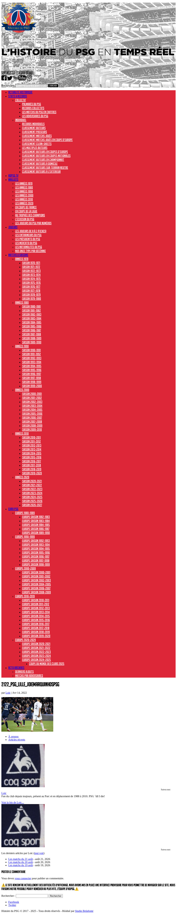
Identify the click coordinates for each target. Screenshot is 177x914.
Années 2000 (22, 390)
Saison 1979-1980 (31, 298)
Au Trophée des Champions (30, 215)
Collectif (20, 100)
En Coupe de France (26, 207)
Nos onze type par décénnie (30, 251)
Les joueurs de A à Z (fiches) (30, 231)
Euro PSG (13, 509)
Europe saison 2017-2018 (35, 628)
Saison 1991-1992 (31, 354)
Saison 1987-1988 (31, 334)
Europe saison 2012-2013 (36, 608)
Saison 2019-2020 (32, 473)
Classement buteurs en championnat (43, 160)
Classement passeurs (34, 132)
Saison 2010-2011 (31, 437)
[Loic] (23, 786)
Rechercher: (8, 85)
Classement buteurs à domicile (40, 163)
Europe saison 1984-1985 (36, 525)
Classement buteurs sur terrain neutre (45, 167)
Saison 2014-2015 (31, 453)
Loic (8, 692)
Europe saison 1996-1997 (35, 556)
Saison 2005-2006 (32, 414)
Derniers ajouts (24, 671)
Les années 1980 (24, 187)
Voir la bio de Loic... (12, 802)
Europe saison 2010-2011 (35, 600)
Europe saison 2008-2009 (36, 592)
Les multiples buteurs (34, 148)
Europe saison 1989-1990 (36, 533)
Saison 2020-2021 (32, 481)
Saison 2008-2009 (32, 425)
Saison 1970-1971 (31, 263)
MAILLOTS (13, 179)
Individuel (20, 120)
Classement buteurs (34, 128)
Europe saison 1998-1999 (36, 564)
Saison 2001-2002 (32, 398)
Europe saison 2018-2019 (36, 632)
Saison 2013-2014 (31, 449)
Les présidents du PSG (27, 239)
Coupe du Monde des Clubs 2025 (46, 664)
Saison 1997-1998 (31, 378)
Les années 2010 (24, 199)
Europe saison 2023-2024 (36, 656)
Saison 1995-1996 (31, 370)
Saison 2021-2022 (32, 485)
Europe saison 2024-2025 (36, 660)
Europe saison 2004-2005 (36, 584)
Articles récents (16, 739)
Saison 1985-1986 (31, 326)
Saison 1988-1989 (31, 338)
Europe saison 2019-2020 (36, 636)
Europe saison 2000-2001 (36, 572)
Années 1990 (22, 346)
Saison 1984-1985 (31, 322)
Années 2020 (22, 477)
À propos (13, 736)
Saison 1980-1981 (31, 306)
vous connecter (23, 878)
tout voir (39, 853)
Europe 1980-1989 (25, 513)
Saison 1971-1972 (31, 267)
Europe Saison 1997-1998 (35, 560)
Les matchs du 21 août (20, 859)
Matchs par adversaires (29, 675)
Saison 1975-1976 (31, 283)
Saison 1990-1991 (31, 350)
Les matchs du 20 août (20, 862)
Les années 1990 (24, 191)
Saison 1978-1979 (31, 294)
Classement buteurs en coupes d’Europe (45, 152)
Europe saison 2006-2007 (36, 588)
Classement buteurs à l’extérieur (41, 171)
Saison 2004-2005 (32, 410)
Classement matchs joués (37, 136)
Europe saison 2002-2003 (36, 580)
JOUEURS (12, 227)
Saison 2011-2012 (31, 441)
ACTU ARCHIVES (16, 667)
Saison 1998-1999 (31, 382)
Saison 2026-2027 (32, 505)
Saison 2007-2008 (32, 421)
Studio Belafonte (84, 911)
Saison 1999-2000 (32, 386)
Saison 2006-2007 (32, 417)
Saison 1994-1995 (31, 366)
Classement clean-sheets (37, 144)
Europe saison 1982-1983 (36, 517)
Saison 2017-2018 (31, 465)
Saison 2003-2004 (32, 406)
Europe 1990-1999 (25, 537)
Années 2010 (22, 433)
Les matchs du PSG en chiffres (39, 112)
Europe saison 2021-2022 (36, 648)
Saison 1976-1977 (31, 287)
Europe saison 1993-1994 (36, 544)
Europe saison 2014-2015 (36, 616)
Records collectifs (33, 108)
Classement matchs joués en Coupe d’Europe (47, 140)
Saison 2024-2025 (32, 497)
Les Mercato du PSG (26, 243)
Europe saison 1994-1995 (36, 548)
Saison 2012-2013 (31, 445)
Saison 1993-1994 (31, 362)
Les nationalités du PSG (28, 247)
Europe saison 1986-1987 (35, 529)
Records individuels (33, 124)
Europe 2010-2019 (25, 596)
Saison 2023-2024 (32, 493)
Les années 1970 (23, 183)
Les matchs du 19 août (20, 865)
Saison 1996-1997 (31, 374)
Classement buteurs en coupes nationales (46, 156)
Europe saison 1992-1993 (36, 540)
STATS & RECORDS (17, 96)
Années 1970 (21, 259)
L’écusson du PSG (24, 219)
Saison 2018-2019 (31, 469)
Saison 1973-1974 (31, 275)
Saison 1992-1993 (31, 358)
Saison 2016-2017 (31, 461)
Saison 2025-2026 (32, 501)
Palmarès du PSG (31, 104)
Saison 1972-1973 (31, 271)
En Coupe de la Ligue (26, 211)
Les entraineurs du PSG (28, 235)
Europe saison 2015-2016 (36, 620)
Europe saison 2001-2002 (36, 576)
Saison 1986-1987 (31, 330)
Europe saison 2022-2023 (36, 652)
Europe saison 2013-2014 (36, 612)
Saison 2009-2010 (32, 429)
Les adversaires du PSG (35, 116)
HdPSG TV (13, 175)
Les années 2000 (24, 195)
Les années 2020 (24, 203)
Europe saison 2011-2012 (35, 604)
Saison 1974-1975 (31, 279)
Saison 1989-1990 (31, 342)
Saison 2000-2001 (32, 394)
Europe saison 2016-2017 (35, 624)
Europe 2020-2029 (25, 640)
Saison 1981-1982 (31, 310)
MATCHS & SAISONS (18, 255)
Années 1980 (22, 302)
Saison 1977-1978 (31, 290)
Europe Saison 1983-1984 (36, 521)
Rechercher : (8, 895)
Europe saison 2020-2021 (36, 644)
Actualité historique (20, 92)
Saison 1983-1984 (31, 318)
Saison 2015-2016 (31, 457)
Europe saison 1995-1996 (36, 552)
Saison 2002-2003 (32, 402)
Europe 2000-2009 (25, 568)
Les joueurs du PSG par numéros (33, 223)
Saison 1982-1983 (31, 314)
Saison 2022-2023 (32, 489)
